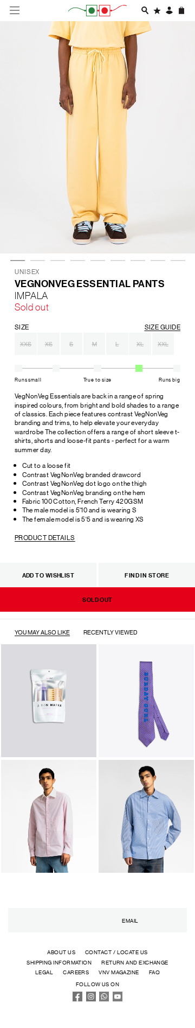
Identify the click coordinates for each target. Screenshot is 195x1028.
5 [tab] (95, 231)
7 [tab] (136, 231)
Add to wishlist (48, 575)
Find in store (147, 575)
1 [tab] (15, 231)
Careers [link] (76, 971)
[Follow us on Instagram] (91, 998)
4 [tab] (75, 231)
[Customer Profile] (169, 10)
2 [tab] (35, 231)
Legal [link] (44, 971)
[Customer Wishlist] (157, 10)
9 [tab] (176, 231)
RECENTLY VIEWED (110, 632)
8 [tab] (156, 231)
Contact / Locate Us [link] (116, 951)
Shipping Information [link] (59, 962)
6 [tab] (115, 231)
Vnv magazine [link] (119, 971)
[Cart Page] (181, 10)
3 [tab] (55, 231)
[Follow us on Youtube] (117, 998)
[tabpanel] (97, 137)
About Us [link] (61, 951)
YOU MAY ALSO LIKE (42, 632)
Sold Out (97, 599)
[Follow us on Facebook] (77, 998)
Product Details (45, 537)
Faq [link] (154, 971)
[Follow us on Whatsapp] (104, 998)
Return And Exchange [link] (134, 962)
